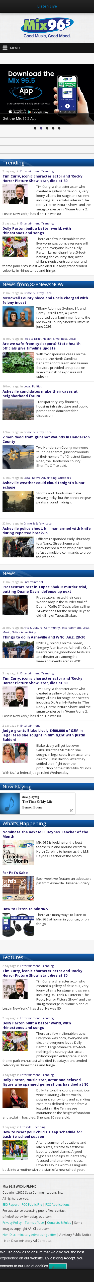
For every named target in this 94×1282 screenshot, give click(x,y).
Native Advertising (44, 478)
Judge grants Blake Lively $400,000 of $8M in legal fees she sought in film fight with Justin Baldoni (44, 735)
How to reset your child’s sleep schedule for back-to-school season (42, 1134)
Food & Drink (32, 338)
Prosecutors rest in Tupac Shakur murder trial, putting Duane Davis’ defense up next (45, 589)
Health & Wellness (55, 338)
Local (48, 293)
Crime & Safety (34, 293)
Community (52, 627)
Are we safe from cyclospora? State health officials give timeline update (41, 346)
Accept (58, 1267)
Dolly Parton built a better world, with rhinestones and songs (37, 230)
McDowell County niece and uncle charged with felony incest (45, 300)
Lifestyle (26, 1127)
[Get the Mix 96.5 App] (41, 128)
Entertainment (30, 171)
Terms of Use (34, 1222)
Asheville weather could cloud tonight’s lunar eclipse (43, 485)
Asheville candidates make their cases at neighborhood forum (40, 393)
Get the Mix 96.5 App (20, 118)
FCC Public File (32, 1204)
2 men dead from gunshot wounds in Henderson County (46, 439)
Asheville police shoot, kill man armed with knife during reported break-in (47, 530)
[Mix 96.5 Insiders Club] (47, 128)
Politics (37, 386)
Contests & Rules (59, 1222)
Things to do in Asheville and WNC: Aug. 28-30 (44, 637)
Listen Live (47, 6)
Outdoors (64, 478)
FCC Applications (57, 1204)
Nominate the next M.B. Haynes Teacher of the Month (45, 834)
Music (6, 632)
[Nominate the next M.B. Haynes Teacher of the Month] (59, 128)
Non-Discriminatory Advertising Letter (29, 1235)
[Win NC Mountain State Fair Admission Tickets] (35, 128)
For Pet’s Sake (15, 872)
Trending (47, 171)
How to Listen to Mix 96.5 (25, 908)
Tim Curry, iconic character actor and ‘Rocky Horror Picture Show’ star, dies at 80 (42, 178)
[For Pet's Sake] (53, 128)
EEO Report (11, 1204)
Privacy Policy (12, 1222)
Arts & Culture (33, 627)
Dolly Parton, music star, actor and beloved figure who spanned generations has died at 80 (45, 1082)
